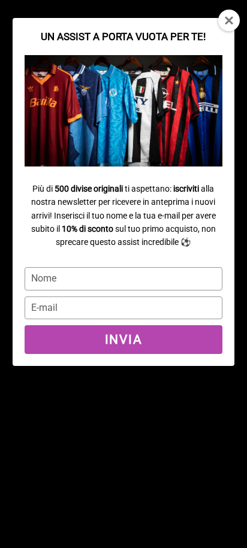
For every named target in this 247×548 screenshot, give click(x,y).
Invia (123, 339)
